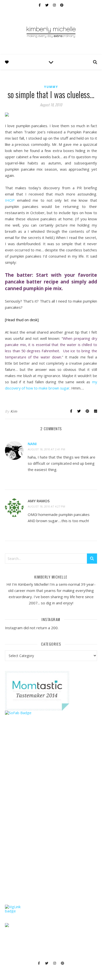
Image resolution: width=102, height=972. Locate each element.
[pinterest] (61, 5)
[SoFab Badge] (51, 713)
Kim (13, 411)
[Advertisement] (42, 819)
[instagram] (54, 5)
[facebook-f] (40, 5)
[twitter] (47, 5)
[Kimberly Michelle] (51, 32)
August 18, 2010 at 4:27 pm (46, 506)
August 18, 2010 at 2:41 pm (46, 449)
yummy (51, 87)
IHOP (11, 200)
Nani (32, 443)
